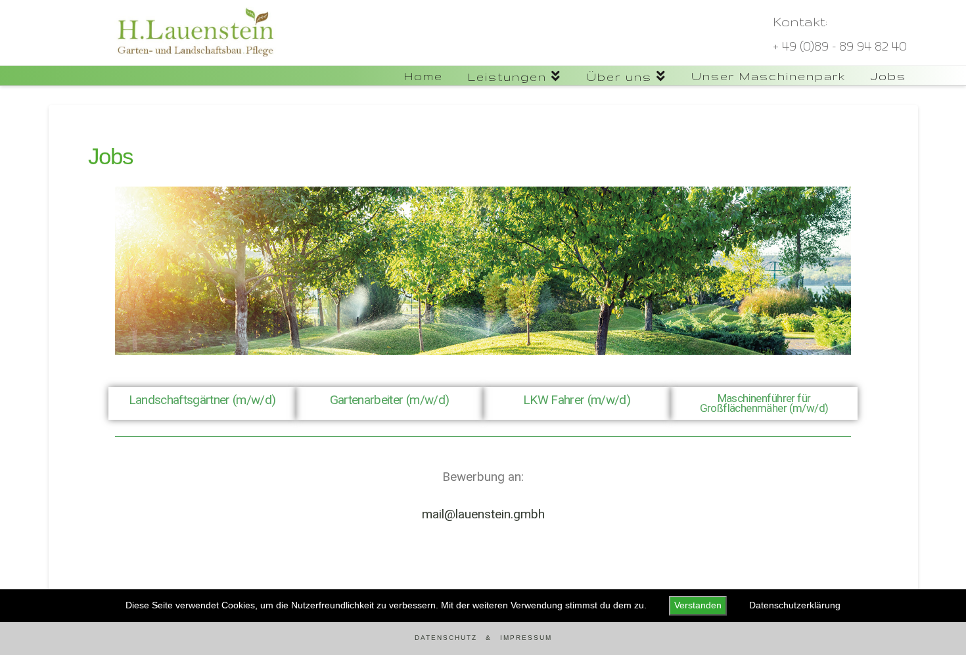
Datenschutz (446, 637)
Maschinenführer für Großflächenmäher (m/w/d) (764, 403)
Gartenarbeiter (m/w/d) (389, 399)
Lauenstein (92, 72)
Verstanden (698, 605)
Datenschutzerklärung (794, 605)
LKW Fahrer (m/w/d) (576, 399)
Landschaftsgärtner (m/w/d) (202, 399)
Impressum (526, 637)
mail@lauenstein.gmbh (483, 514)
